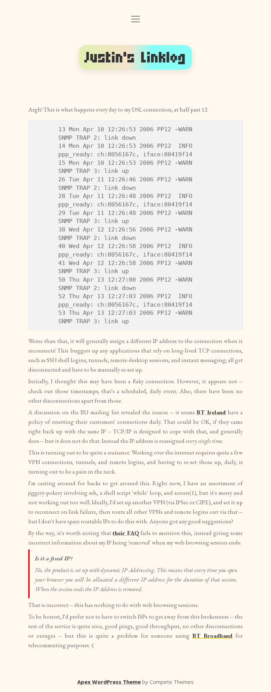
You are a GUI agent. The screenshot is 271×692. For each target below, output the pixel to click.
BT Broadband (212, 635)
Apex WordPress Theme (109, 681)
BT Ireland (211, 412)
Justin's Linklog (135, 57)
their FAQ (126, 533)
